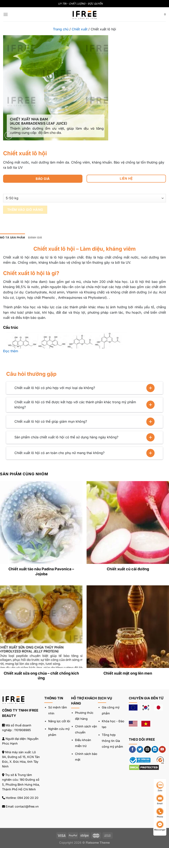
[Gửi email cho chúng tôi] (147, 749)
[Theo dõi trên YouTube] (162, 749)
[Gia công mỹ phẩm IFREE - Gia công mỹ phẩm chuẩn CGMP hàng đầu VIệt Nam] (84, 14)
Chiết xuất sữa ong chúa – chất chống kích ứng (41, 675)
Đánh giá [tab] (35, 237)
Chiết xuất (79, 29)
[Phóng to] (9, 135)
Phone (160, 816)
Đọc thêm (10, 351)
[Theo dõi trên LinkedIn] (154, 749)
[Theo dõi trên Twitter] (140, 749)
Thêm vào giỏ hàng (25, 210)
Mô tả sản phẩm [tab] (12, 237)
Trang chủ (60, 29)
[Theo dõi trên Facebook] (132, 749)
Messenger (159, 829)
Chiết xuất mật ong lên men (127, 673)
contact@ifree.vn (27, 806)
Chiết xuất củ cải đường (128, 569)
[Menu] (5, 14)
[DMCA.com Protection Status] (144, 767)
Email (160, 803)
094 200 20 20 (27, 797)
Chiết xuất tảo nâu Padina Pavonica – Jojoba (41, 571)
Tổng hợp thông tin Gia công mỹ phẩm (112, 740)
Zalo (160, 790)
